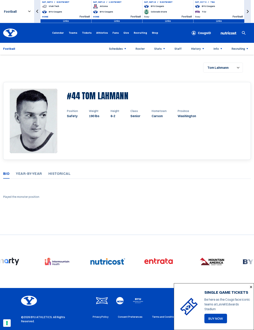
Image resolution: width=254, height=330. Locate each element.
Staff (178, 49)
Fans (116, 32)
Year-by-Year (29, 173)
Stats (158, 49)
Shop (155, 32)
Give (126, 32)
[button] (37, 11)
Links (66, 20)
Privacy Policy (100, 316)
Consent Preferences (130, 316)
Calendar (58, 32)
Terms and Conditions (164, 316)
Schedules (116, 49)
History (196, 49)
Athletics (102, 32)
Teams (73, 32)
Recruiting (140, 32)
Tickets (86, 32)
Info (216, 49)
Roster (140, 49)
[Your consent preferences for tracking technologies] (7, 323)
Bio (6, 173)
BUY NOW (217, 320)
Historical (59, 173)
